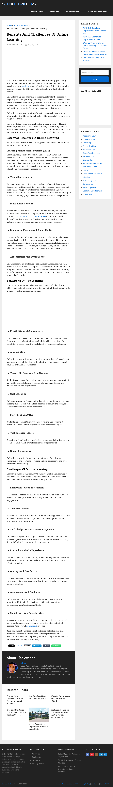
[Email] (105, 754)
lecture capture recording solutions (29, 216)
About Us (36, 754)
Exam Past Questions (74, 12)
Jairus (23, 663)
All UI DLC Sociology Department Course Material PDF (94, 30)
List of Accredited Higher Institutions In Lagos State (38, 726)
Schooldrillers (7, 754)
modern (25, 86)
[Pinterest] (92, 754)
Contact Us (36, 757)
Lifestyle (86, 177)
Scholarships (88, 184)
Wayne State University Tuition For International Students (15, 699)
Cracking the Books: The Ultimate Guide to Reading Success (16, 712)
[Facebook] (87, 754)
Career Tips (54, 12)
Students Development (92, 191)
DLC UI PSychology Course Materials (69, 761)
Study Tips (87, 194)
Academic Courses (90, 136)
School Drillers (19, 4)
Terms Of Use (105, 784)
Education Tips (37, 12)
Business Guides (89, 139)
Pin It (20, 645)
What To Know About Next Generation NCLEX (60, 698)
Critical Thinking (89, 146)
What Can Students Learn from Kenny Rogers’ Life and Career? (94, 45)
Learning (86, 170)
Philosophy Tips (89, 181)
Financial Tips (88, 156)
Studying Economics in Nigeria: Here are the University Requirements (60, 713)
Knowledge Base (90, 167)
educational (31, 626)
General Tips (88, 160)
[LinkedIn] (101, 754)
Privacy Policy (38, 764)
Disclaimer (36, 760)
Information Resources (97, 12)
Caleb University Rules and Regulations (69, 755)
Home (58, 784)
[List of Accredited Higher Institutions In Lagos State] (39, 715)
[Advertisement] (38, 63)
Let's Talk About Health (92, 174)
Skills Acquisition (89, 187)
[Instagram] (96, 754)
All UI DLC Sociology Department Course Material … (66, 769)
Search (94, 79)
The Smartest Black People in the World (38, 697)
